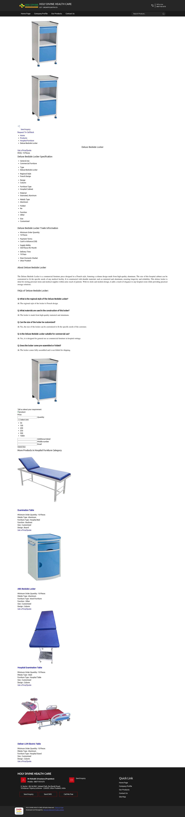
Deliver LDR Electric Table (29, 744)
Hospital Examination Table (30, 667)
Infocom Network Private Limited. (53, 810)
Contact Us (70, 14)
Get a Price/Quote (24, 150)
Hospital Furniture (27, 141)
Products (23, 138)
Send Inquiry (25, 129)
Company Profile (41, 14)
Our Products (56, 14)
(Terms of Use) (59, 807)
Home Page (26, 14)
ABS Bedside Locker (27, 589)
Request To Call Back (26, 132)
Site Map (122, 797)
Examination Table (26, 510)
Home (22, 135)
